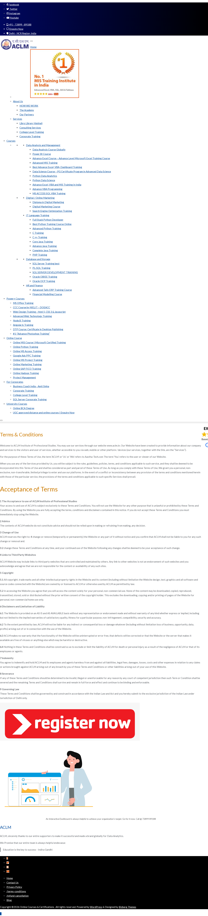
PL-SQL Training (41, 267)
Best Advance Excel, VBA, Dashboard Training (57, 167)
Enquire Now (16, 28)
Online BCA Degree (23, 408)
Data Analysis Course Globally (48, 149)
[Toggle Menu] (31, 41)
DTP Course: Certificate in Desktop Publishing (38, 329)
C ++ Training (39, 237)
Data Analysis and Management (43, 145)
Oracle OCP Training (43, 281)
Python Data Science (43, 180)
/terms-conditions (16, 891)
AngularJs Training (23, 324)
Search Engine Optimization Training (52, 210)
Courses (10, 140)
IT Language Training (37, 215)
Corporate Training (30, 136)
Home (33, 46)
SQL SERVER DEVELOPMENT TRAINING (55, 272)
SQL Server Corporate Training (30, 399)
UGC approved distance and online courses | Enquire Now (43, 412)
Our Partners (27, 114)
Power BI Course (41, 153)
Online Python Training (25, 346)
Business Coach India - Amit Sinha (31, 386)
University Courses (16, 403)
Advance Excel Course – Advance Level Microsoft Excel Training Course (71, 158)
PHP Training (39, 254)
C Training (38, 232)
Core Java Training (42, 241)
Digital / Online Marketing (40, 197)
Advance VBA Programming (47, 189)
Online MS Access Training (27, 351)
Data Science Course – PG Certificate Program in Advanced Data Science (71, 171)
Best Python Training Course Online (52, 224)
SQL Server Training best (45, 263)
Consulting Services (30, 127)
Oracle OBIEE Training (44, 276)
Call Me (191, 7)
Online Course (14, 338)
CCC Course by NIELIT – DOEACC (31, 307)
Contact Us (12, 882)
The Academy (27, 110)
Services (17, 118)
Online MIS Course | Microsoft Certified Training (39, 342)
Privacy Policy (14, 886)
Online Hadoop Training (26, 373)
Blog (9, 900)
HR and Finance (34, 285)
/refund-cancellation (17, 895)
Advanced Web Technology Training (32, 316)
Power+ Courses (15, 298)
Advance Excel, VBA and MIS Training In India (56, 184)
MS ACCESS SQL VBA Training (48, 193)
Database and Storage (38, 259)
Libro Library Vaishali (31, 123)
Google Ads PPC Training (27, 355)
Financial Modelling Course (47, 294)
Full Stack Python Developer (47, 219)
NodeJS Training (22, 320)
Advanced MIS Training (45, 162)
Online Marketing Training (27, 364)
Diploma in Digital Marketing (48, 202)
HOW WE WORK (29, 105)
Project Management (24, 377)
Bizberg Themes (127, 906)
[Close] (1, 420)
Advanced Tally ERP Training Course (52, 289)
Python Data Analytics (44, 175)
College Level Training (32, 132)
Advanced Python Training (46, 228)
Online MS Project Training (27, 359)
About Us (18, 101)
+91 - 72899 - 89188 (19, 24)
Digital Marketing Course (46, 206)
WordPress (96, 906)
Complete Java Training (45, 250)
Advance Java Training (44, 246)
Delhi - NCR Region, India (22, 33)
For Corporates (14, 381)
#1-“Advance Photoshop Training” (31, 333)
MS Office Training (23, 302)
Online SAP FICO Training (27, 368)
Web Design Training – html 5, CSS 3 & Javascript (39, 311)
